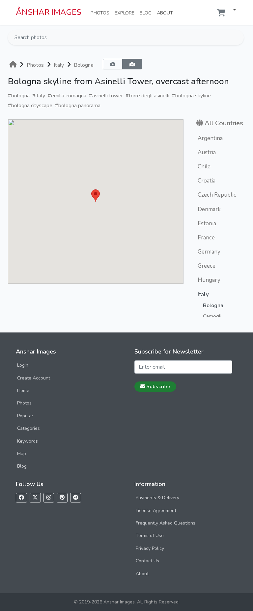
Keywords (27, 441)
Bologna (84, 65)
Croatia (206, 180)
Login (22, 365)
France (206, 237)
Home (23, 390)
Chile (204, 166)
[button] (232, 10)
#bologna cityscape (30, 105)
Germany (209, 252)
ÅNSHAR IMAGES (48, 12)
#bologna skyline (191, 95)
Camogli (212, 316)
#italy (38, 95)
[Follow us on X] (35, 497)
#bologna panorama (77, 105)
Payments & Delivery (157, 498)
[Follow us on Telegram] (75, 497)
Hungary (209, 280)
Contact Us (147, 561)
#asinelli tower (106, 95)
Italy (59, 65)
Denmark (209, 209)
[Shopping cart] (221, 13)
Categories (28, 428)
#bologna (19, 95)
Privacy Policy (150, 548)
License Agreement (156, 510)
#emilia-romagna (67, 95)
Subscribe (158, 386)
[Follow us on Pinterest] (62, 497)
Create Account (33, 378)
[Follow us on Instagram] (48, 497)
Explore (126, 12)
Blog (147, 12)
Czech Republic (217, 195)
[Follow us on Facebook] (21, 497)
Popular (25, 416)
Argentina (210, 138)
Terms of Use (150, 535)
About (166, 12)
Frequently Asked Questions (165, 523)
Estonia (207, 223)
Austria (207, 152)
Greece (206, 266)
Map (21, 454)
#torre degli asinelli (147, 95)
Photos (101, 12)
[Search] (238, 37)
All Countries (224, 123)
